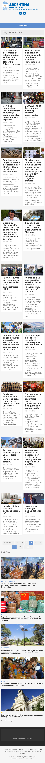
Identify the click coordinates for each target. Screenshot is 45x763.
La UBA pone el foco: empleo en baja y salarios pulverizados (33, 110)
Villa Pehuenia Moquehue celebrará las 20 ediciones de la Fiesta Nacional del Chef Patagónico (18, 585)
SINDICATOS (22, 750)
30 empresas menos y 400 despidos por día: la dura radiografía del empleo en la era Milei (33, 457)
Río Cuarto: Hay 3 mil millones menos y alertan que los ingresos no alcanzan (22, 716)
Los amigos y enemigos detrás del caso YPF (33, 509)
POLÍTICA (30, 750)
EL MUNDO (23, 752)
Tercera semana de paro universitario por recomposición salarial (11, 456)
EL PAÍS (16, 752)
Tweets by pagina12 (8, 721)
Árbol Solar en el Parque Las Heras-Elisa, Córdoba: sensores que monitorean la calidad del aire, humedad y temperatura (22, 652)
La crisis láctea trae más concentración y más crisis (11, 509)
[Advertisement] (23, 19)
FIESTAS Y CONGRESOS (8, 581)
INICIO (6, 750)
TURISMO (38, 752)
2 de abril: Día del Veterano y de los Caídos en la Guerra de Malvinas (33, 227)
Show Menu (23, 26)
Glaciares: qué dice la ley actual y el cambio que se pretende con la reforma (33, 341)
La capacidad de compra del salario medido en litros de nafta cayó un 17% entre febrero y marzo (11, 57)
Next (28, 547)
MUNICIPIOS (5, 648)
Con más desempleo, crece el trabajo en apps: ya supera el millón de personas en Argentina (11, 113)
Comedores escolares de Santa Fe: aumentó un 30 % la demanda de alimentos (22, 684)
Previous (9, 543)
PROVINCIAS (9, 752)
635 (20, 547)
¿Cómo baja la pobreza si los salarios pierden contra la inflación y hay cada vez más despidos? (33, 285)
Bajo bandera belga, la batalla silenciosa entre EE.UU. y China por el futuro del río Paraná (11, 166)
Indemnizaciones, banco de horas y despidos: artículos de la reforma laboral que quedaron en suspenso (12, 342)
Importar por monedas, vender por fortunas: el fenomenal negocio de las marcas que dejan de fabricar (21, 618)
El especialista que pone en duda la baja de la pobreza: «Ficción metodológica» (33, 56)
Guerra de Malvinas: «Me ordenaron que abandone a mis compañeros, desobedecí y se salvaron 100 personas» (11, 231)
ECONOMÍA (4, 713)
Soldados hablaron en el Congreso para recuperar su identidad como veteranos (11, 400)
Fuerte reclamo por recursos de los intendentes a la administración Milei (11, 283)
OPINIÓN (31, 752)
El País (3, 614)
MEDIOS (23, 754)
